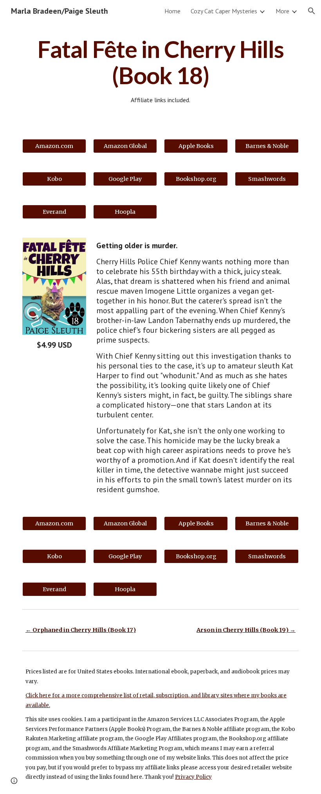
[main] (160, 70)
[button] (311, 11)
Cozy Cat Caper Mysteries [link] (224, 11)
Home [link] (172, 11)
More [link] (282, 11)
